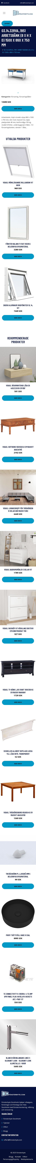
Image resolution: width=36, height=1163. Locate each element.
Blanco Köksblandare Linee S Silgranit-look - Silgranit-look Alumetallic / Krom (18, 1061)
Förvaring (14, 97)
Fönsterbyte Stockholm (12, 1119)
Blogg (5, 1131)
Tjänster (6, 1123)
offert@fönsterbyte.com (27, 3)
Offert (7, 23)
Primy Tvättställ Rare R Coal (18, 935)
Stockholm (6, 3)
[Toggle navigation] (4, 13)
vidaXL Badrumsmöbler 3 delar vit (18, 569)
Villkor (24, 1157)
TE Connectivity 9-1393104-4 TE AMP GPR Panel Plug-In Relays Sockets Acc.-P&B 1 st (18, 996)
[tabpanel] (18, 74)
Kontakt (18, 1157)
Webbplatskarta (27, 1159)
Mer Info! (18, 109)
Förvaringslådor (25, 97)
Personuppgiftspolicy (11, 1159)
